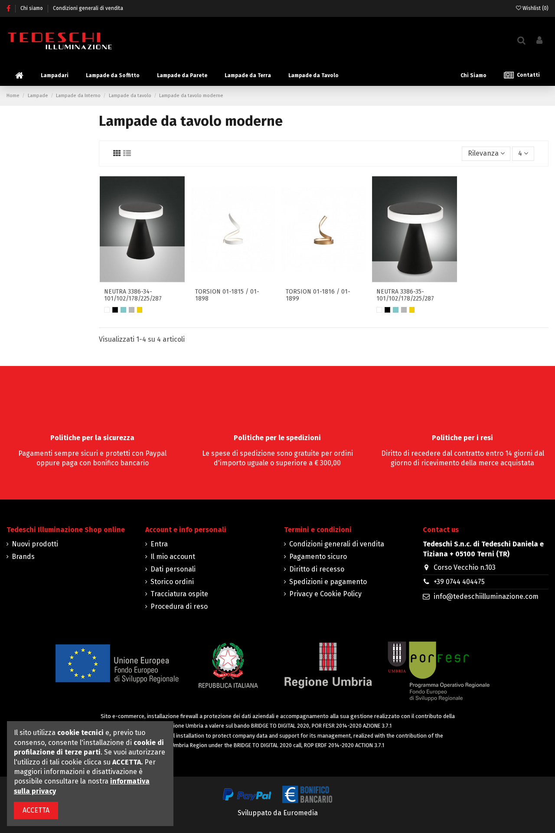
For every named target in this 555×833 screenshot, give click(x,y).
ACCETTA (36, 810)
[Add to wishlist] (135, 274)
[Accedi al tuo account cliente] (539, 41)
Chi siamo (32, 8)
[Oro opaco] (140, 310)
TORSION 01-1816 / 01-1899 (318, 295)
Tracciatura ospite (179, 594)
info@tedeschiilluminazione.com (486, 596)
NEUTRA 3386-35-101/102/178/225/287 (405, 295)
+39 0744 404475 (459, 582)
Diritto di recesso (316, 569)
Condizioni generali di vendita (88, 8)
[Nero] (115, 310)
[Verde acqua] (123, 310)
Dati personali (173, 569)
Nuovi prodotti (35, 544)
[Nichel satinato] (131, 310)
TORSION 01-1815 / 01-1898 (227, 295)
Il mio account (172, 556)
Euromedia (300, 813)
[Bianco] (107, 310)
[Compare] (149, 274)
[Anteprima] (142, 287)
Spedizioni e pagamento (328, 582)
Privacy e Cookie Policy (325, 594)
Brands (23, 556)
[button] (54, 75)
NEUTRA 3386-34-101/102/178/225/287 (133, 295)
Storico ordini (172, 582)
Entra (159, 544)
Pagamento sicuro (318, 556)
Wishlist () (534, 8)
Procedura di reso (179, 606)
